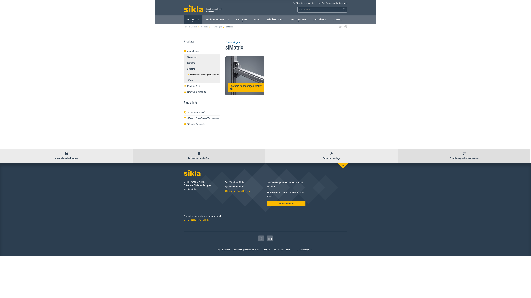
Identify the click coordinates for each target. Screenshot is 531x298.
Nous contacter (286, 203)
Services (241, 19)
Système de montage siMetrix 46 (204, 75)
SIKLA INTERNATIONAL (196, 220)
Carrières (319, 19)
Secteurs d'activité (196, 112)
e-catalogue (217, 27)
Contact (338, 19)
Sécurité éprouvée (196, 124)
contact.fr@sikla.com (239, 191)
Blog (257, 19)
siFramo (191, 80)
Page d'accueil (190, 27)
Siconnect (192, 57)
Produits (193, 19)
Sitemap (266, 250)
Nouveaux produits (196, 92)
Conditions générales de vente (246, 250)
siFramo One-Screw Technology (203, 118)
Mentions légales (304, 250)
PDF (245, 88)
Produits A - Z (193, 86)
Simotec (191, 63)
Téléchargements (217, 19)
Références (275, 19)
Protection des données (283, 250)
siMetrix (229, 27)
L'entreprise (298, 19)
